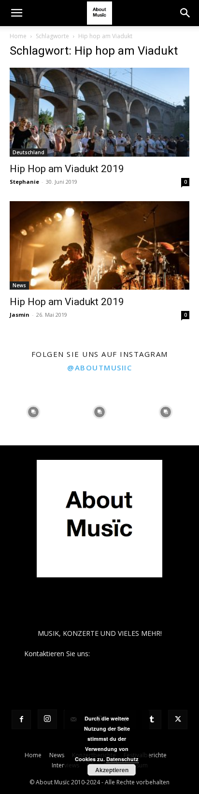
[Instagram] (47, 719)
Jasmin (19, 314)
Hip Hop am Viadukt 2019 (67, 169)
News (19, 285)
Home (18, 36)
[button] (16, 13)
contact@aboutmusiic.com (133, 653)
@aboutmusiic (99, 367)
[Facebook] (21, 719)
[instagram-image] (33, 412)
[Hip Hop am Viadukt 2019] (99, 112)
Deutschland (28, 152)
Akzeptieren (111, 769)
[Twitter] (177, 719)
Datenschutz (122, 759)
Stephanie (24, 181)
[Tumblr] (151, 719)
